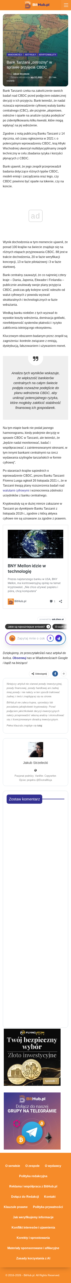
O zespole (32, 1165)
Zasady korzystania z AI (33, 1258)
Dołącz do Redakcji (25, 1196)
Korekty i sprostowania (33, 1237)
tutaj (39, 725)
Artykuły (30, 54)
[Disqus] (35, 854)
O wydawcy (53, 1165)
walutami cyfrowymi (16, 490)
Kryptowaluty (47, 54)
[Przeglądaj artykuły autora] (35, 749)
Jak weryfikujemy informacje (33, 1217)
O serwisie (12, 1165)
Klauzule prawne (16, 1207)
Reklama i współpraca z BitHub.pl (33, 1186)
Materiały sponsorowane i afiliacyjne (33, 1248)
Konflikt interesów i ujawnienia (33, 1227)
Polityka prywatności (48, 1207)
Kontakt (49, 1196)
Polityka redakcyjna (33, 1176)
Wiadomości (15, 54)
